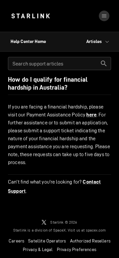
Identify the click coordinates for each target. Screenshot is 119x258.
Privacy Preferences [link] (76, 249)
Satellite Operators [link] (47, 240)
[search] (103, 63)
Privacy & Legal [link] (38, 249)
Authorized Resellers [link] (90, 240)
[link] (31, 16)
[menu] (104, 16)
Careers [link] (16, 240)
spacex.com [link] (96, 230)
